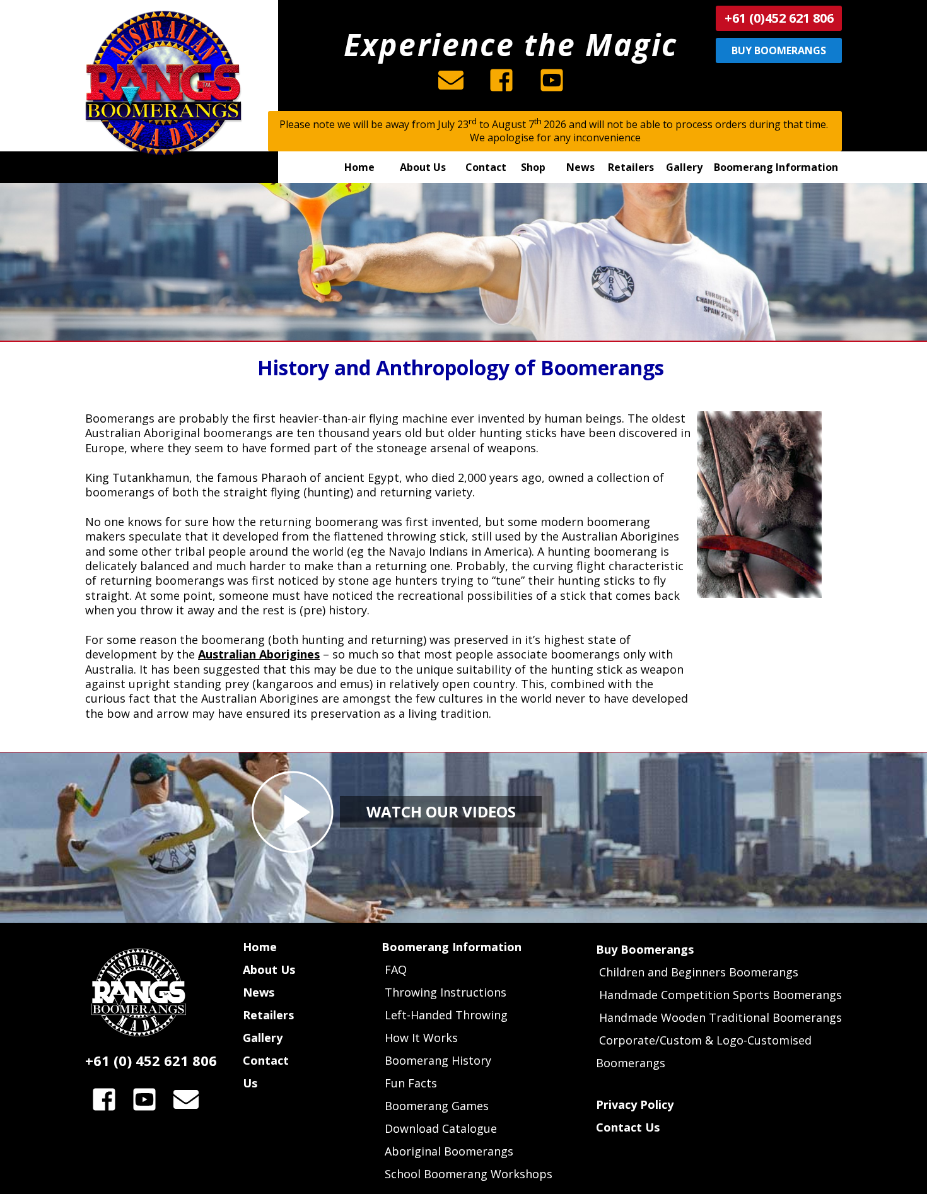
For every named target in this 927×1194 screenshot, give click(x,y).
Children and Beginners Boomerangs (698, 972)
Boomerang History (438, 1060)
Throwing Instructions (445, 992)
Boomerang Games (437, 1105)
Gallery (263, 1037)
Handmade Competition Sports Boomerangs (720, 994)
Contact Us (628, 1127)
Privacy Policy (634, 1104)
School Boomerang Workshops (468, 1173)
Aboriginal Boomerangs (449, 1151)
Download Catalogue (441, 1128)
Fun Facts (411, 1083)
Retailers (268, 1014)
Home (260, 946)
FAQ (394, 969)
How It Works (421, 1037)
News (258, 992)
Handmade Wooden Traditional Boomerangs (720, 1017)
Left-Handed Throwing (446, 1014)
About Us (269, 969)
